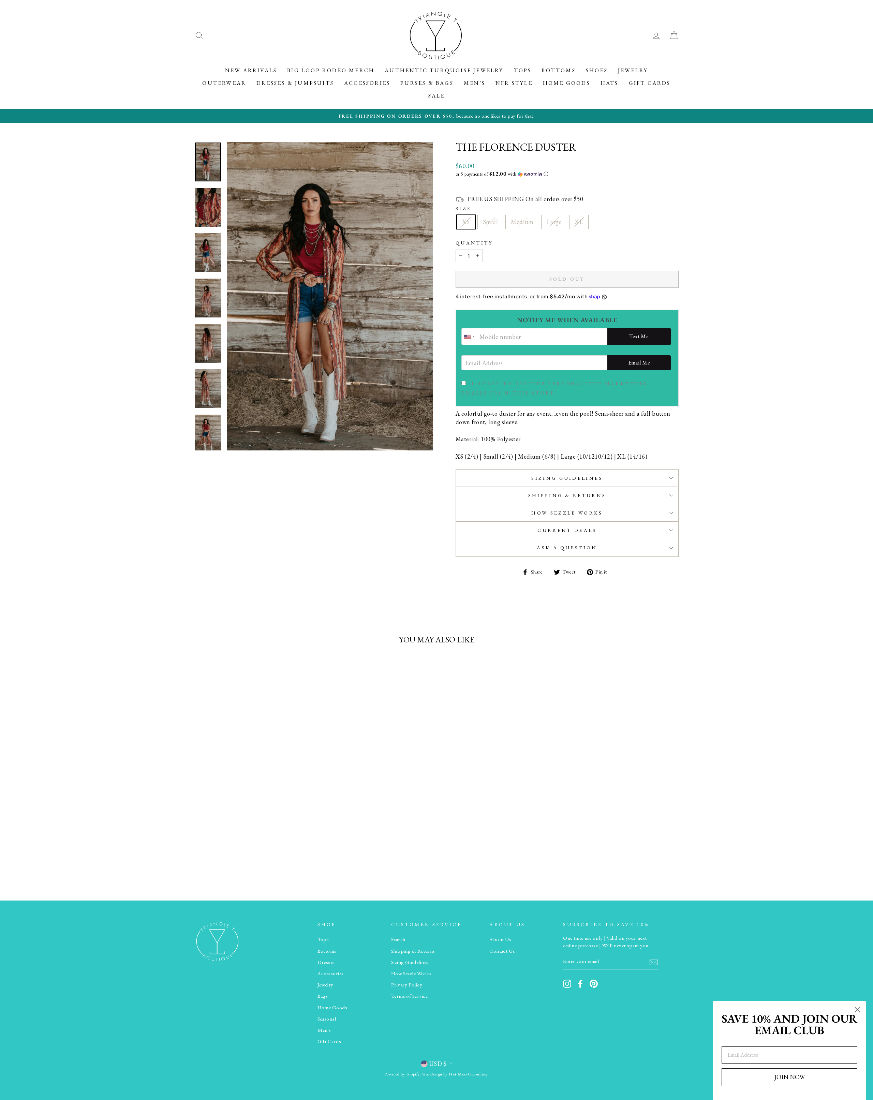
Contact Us (502, 951)
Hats (610, 83)
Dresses (326, 962)
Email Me (639, 362)
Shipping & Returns (567, 495)
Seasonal (326, 1018)
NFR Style (514, 83)
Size (463, 208)
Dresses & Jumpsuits (295, 83)
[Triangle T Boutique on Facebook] (580, 984)
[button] (567, 173)
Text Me (639, 336)
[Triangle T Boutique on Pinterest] (594, 984)
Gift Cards (650, 83)
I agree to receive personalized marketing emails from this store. (554, 388)
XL (579, 222)
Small (490, 222)
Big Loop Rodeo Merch (330, 70)
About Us (500, 939)
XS (466, 222)
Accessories (367, 83)
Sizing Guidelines (567, 478)
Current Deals (566, 530)
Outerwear (224, 83)
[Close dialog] (857, 1010)
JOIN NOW (789, 1077)
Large (554, 222)
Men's (474, 83)
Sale (436, 95)
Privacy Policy (406, 984)
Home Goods (566, 83)
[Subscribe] (653, 961)
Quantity (474, 242)
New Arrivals (251, 70)
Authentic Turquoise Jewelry (444, 70)
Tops (523, 70)
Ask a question (567, 547)
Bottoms (558, 70)
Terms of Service (409, 996)
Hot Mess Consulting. (469, 1074)
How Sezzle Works (567, 512)
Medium (522, 222)
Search (398, 939)
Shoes (597, 70)
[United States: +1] (469, 336)
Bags (322, 996)
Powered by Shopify (402, 1074)
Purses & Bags (427, 83)
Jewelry (633, 70)
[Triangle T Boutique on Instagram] (567, 984)
